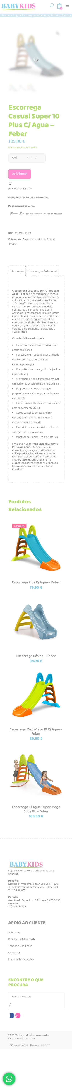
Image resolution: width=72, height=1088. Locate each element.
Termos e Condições (20, 946)
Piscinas (67, 15)
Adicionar (19, 174)
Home (6, 15)
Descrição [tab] (17, 271)
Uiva (32, 1038)
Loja (15, 15)
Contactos (14, 952)
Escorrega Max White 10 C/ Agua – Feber (36, 731)
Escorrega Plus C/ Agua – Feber (36, 582)
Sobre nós (14, 932)
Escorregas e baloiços (35, 15)
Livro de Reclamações (21, 959)
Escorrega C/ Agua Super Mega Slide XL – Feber (36, 809)
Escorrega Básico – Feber (36, 656)
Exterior (55, 15)
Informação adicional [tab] (42, 271)
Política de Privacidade (21, 939)
